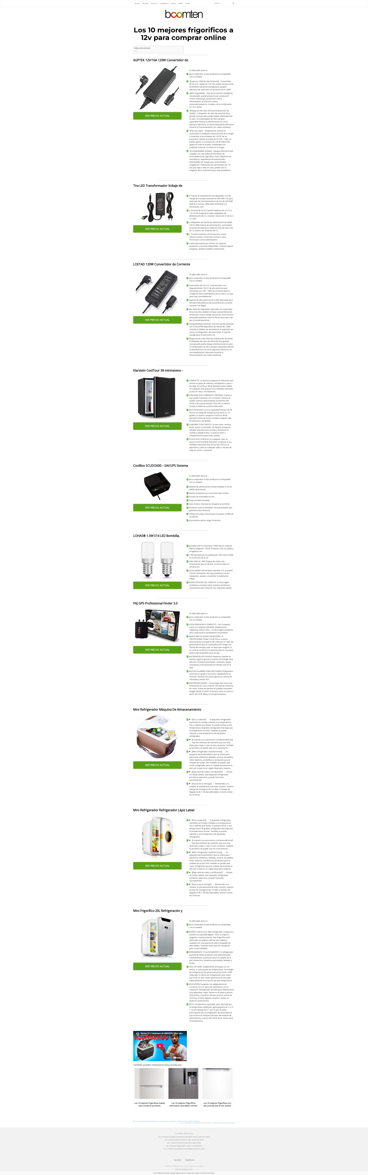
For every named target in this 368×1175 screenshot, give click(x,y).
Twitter (177, 1160)
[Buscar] (233, 3)
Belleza (137, 3)
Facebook (189, 1160)
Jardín (180, 3)
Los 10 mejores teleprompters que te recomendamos (184, 1146)
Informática (164, 3)
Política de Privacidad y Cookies (184, 1169)
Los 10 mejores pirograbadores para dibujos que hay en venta (184, 1149)
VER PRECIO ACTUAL (157, 115)
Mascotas (154, 3)
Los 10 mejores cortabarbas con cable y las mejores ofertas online (207, 1123)
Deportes (145, 3)
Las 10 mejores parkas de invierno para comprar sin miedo (184, 1140)
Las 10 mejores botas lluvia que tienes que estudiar (184, 1143)
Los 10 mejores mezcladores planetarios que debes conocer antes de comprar (184, 1137)
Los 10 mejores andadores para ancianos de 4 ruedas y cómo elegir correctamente (167, 1121)
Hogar (187, 3)
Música (173, 3)
